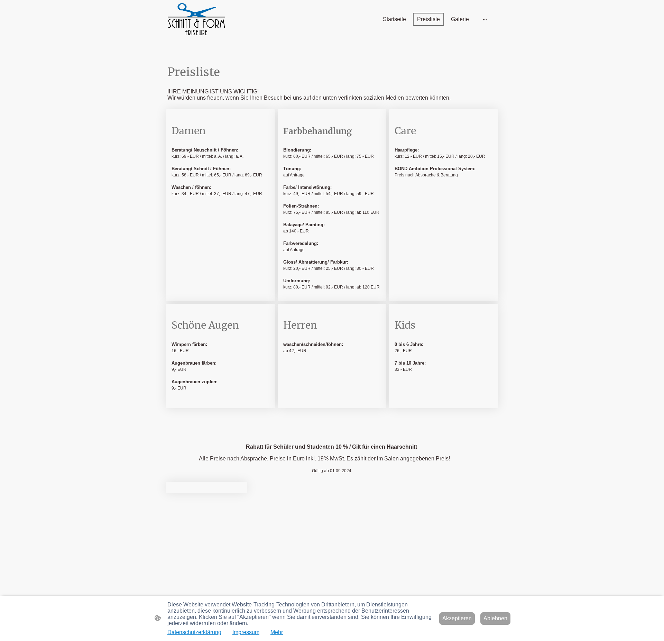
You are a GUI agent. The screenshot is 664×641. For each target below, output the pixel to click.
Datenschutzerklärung (194, 632)
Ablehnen (495, 618)
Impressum (245, 632)
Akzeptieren (457, 618)
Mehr (276, 632)
